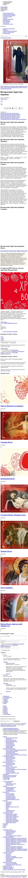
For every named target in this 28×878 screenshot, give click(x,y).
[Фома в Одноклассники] (7, 697)
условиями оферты (14, 350)
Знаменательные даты (11, 787)
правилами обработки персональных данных (13, 724)
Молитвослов (6, 20)
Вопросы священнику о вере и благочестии (16, 838)
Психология (6, 792)
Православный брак (10, 798)
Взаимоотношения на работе (12, 799)
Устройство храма (10, 764)
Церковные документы (8, 867)
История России (10, 789)
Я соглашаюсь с (10, 350)
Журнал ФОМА (4, 86)
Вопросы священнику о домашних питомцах (16, 841)
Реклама (5, 708)
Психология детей (10, 768)
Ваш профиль (7, 3)
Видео (4, 827)
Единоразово (5, 342)
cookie (15, 730)
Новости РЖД (6, 779)
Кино (7, 808)
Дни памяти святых (10, 752)
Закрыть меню (4, 8)
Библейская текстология (11, 741)
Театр (7, 809)
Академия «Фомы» (7, 16)
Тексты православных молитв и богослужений (14, 869)
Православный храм (8, 762)
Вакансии (5, 711)
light (1, 99)
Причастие (8, 855)
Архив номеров (7, 714)
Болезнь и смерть (10, 793)
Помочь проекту (4, 348)
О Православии (9, 785)
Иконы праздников (10, 758)
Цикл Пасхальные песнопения (10, 331)
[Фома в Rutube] (5, 702)
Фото (4, 826)
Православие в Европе (11, 818)
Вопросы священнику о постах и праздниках (16, 754)
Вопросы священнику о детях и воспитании (16, 769)
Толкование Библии (10, 745)
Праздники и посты (7, 829)
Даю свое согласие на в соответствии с (12, 352)
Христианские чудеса (11, 783)
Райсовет (5, 29)
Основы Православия (8, 13)
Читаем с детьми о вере (8, 32)
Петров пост (9, 834)
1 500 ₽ (2, 338)
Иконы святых (9, 759)
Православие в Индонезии (12, 821)
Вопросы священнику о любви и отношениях (16, 849)
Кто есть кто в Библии (11, 740)
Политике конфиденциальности (14, 876)
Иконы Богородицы (10, 757)
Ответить (5, 662)
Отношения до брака (11, 797)
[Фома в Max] (4, 703)
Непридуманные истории (9, 14)
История (5, 786)
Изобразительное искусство (12, 806)
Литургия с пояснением (11, 863)
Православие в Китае (11, 822)
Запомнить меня (6, 650)
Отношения (6, 774)
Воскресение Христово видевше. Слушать (10, 116)
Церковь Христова (7, 866)
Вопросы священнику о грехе (13, 843)
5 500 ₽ (2, 339)
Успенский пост (9, 833)
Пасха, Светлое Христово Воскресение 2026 (11, 87)
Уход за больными (10, 794)
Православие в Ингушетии (12, 820)
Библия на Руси (9, 746)
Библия (5, 736)
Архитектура (9, 801)
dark (4, 99)
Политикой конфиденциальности (9, 353)
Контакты (5, 709)
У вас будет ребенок (10, 771)
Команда (5, 710)
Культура (5, 800)
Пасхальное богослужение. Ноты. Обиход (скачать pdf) (14, 250)
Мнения (5, 824)
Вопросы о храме (10, 851)
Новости (5, 18)
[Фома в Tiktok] (5, 699)
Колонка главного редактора (10, 775)
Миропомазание (10, 858)
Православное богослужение (10, 31)
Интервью (5, 823)
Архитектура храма (10, 763)
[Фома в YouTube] (5, 701)
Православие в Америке (11, 814)
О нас (4, 705)
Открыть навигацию (8, 1)
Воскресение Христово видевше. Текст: (10, 113)
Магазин (5, 707)
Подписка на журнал (8, 24)
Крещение (8, 853)
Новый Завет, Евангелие (11, 737)
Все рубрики (6, 22)
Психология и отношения (9, 15)
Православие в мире (8, 812)
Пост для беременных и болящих (13, 835)
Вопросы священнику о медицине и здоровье (16, 850)
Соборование (9, 859)
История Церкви (10, 788)
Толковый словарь (10, 810)
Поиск (5, 4)
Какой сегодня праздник (9, 28)
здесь (11, 265)
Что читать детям (10, 770)
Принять (24, 876)
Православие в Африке (11, 815)
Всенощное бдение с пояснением (13, 864)
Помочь (5, 7)
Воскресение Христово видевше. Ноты (10, 118)
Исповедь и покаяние (11, 856)
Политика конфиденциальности (10, 728)
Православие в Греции (11, 817)
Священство (9, 861)
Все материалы (6, 21)
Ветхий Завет (9, 739)
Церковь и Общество (8, 868)
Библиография (9, 747)
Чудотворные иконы (10, 760)
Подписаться (16, 721)
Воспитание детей (7, 765)
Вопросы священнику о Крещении (14, 847)
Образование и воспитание (9, 776)
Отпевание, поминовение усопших (14, 857)
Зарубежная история (10, 791)
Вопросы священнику (8, 19)
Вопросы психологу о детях (12, 773)
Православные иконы (8, 756)
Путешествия (6, 777)
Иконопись (8, 804)
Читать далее (4, 322)
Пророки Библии (10, 742)
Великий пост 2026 (10, 832)
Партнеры (5, 713)
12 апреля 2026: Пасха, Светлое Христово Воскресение (13, 119)
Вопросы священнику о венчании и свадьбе (16, 839)
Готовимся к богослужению (9, 862)
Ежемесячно (13, 342)
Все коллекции (6, 33)
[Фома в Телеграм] (6, 698)
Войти (9, 37)
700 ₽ (2, 336)
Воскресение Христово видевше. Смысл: (10, 115)
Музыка (8, 805)
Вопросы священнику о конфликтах (14, 846)
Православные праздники (21, 86)
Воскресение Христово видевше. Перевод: (10, 114)
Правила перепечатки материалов (11, 729)
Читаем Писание (10, 743)
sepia (6, 99)
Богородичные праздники (12, 753)
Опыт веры (8, 782)
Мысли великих (9, 811)
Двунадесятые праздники (12, 751)
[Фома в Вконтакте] (6, 696)
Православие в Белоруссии (12, 816)
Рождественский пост (11, 830)
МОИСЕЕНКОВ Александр (10, 323)
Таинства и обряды (7, 852)
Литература (8, 803)
